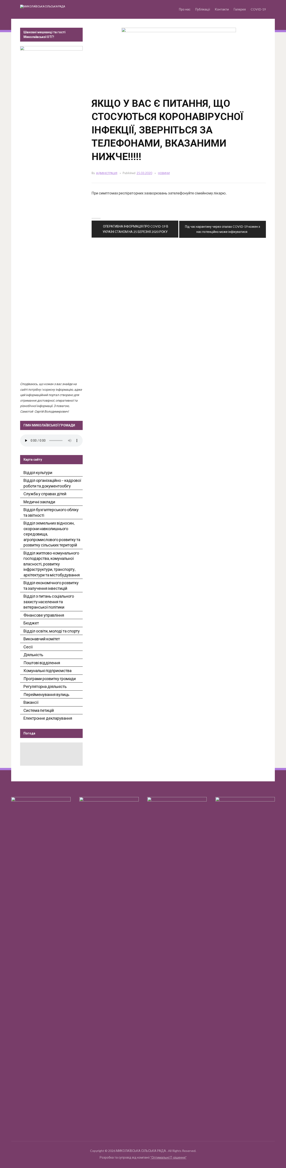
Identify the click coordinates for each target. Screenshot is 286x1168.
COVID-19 (258, 9)
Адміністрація (106, 173)
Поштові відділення (41, 662)
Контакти (222, 9)
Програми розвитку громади (49, 678)
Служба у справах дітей (44, 493)
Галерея (240, 9)
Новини (164, 173)
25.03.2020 (144, 173)
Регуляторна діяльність (45, 686)
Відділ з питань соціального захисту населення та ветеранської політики (48, 601)
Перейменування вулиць (46, 694)
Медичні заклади (39, 501)
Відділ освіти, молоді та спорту (51, 630)
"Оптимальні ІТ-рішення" (168, 1157)
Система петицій (38, 710)
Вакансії (30, 702)
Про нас (184, 9)
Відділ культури (37, 472)
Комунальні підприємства (47, 670)
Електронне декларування (47, 718)
